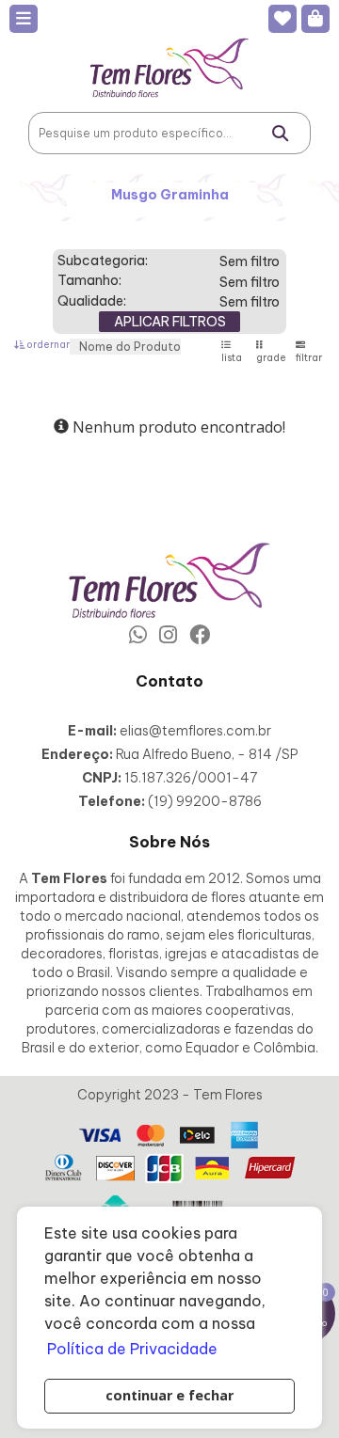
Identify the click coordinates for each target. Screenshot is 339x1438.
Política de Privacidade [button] (132, 1348)
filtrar (309, 358)
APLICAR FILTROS (170, 321)
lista (231, 358)
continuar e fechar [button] (169, 1395)
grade (271, 358)
